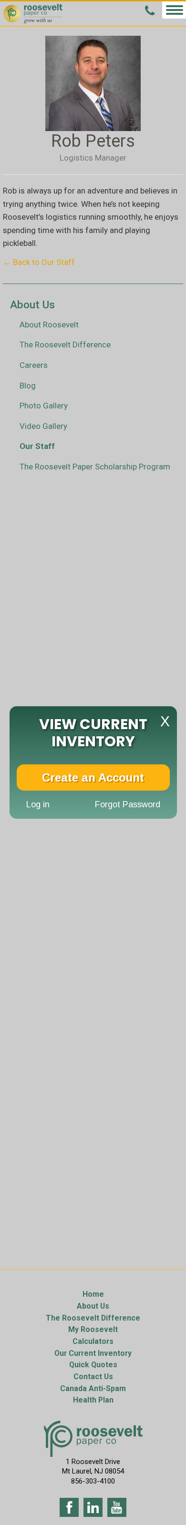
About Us (93, 1306)
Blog (28, 385)
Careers (34, 365)
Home (93, 1294)
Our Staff (37, 446)
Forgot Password (127, 804)
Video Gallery (43, 426)
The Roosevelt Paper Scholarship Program (95, 466)
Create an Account (93, 777)
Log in (38, 804)
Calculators (93, 1341)
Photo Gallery (44, 405)
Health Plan (93, 1399)
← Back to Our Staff (39, 262)
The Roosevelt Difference (65, 344)
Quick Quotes (93, 1364)
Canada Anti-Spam (93, 1388)
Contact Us (93, 1376)
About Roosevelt (49, 324)
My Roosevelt (93, 1329)
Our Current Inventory (93, 1353)
